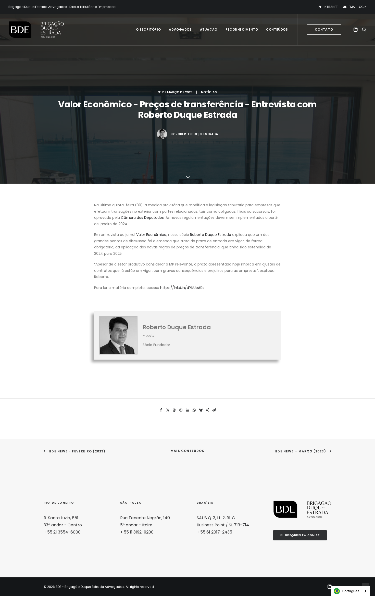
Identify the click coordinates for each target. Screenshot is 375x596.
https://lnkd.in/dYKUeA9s (182, 287)
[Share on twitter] (168, 410)
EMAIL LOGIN (358, 7)
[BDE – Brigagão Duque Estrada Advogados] (36, 30)
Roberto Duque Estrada (197, 134)
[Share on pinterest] (181, 410)
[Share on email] (214, 410)
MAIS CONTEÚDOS (187, 451)
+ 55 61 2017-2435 (214, 532)
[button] (356, 29)
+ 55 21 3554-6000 (62, 532)
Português (350, 591)
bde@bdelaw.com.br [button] (302, 535)
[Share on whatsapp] (194, 410)
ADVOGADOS (180, 29)
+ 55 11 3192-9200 (137, 532)
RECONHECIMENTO (242, 29)
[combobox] (350, 591)
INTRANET (331, 7)
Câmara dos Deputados (142, 217)
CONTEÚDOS (277, 29)
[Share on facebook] (161, 410)
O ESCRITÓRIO (148, 29)
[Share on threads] (174, 410)
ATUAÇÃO (208, 29)
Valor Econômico (151, 234)
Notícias (209, 92)
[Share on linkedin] (187, 410)
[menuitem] (329, 7)
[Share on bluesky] (201, 410)
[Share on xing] (207, 410)
